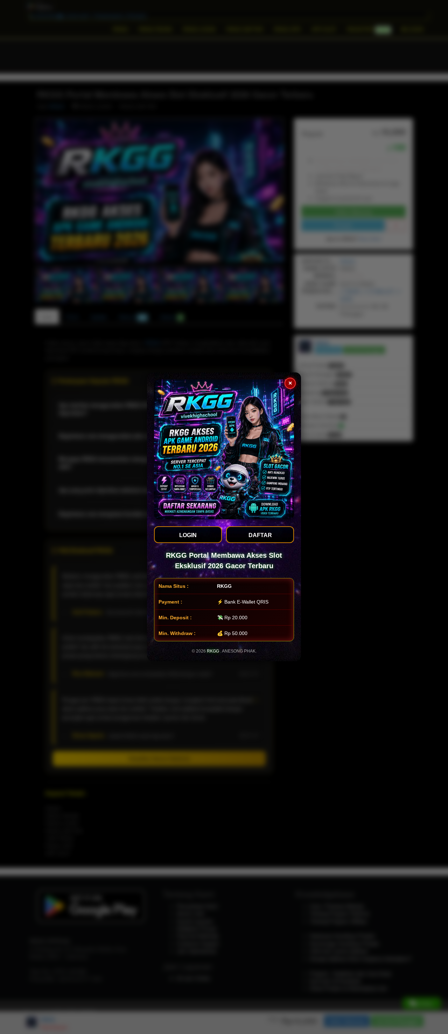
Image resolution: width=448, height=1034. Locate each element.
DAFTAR (260, 535)
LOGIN (188, 535)
